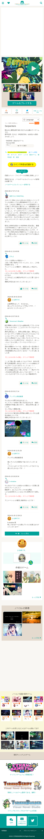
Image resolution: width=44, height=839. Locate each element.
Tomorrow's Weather (16, 321)
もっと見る (35, 597)
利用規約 (4, 830)
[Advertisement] (22, 31)
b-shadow (13, 481)
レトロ (26, 155)
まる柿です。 (16, 300)
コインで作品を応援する (24, 164)
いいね (24, 243)
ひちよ (12, 256)
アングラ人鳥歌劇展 (16, 396)
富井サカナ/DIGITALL (17, 196)
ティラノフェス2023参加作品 (17, 152)
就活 (17, 157)
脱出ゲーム (32, 155)
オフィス (14, 155)
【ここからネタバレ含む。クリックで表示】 (20, 271)
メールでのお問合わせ (22, 820)
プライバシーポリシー (30, 830)
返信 (34, 243)
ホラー (20, 155)
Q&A (11, 820)
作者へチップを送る (38, 111)
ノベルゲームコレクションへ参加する (17, 184)
